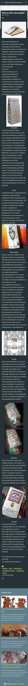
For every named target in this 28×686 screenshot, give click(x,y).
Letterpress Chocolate (8, 570)
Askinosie (4, 568)
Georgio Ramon (18, 568)
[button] (3, 18)
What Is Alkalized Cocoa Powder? (9, 638)
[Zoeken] (26, 2)
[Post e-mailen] (3, 566)
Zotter (4, 573)
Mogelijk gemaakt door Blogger (15, 684)
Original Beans (20, 570)
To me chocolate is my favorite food (16, 2)
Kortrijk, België (9, 575)
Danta (10, 568)
